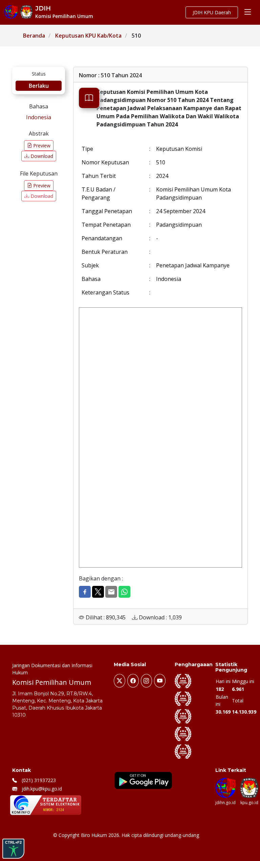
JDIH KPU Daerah (212, 12)
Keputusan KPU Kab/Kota (88, 35)
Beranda (34, 35)
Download (41, 156)
